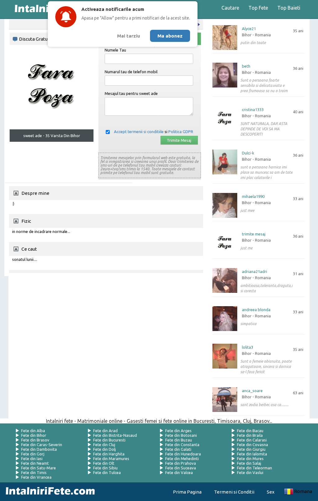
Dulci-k (248, 153)
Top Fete (258, 8)
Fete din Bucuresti (109, 440)
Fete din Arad (105, 430)
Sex (271, 491)
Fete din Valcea (179, 472)
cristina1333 (253, 110)
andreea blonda (256, 310)
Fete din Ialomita (252, 454)
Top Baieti (288, 8)
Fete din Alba (33, 430)
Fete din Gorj (32, 454)
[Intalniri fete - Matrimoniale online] (48, 491)
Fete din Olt (103, 463)
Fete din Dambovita (39, 449)
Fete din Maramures (111, 458)
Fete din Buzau (178, 440)
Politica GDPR (180, 131)
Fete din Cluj (104, 444)
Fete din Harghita (109, 454)
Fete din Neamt (35, 463)
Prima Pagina (187, 491)
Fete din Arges (178, 430)
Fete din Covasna (252, 444)
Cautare (230, 8)
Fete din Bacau (250, 430)
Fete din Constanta (182, 444)
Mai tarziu (128, 35)
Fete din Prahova (180, 463)
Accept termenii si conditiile (139, 131)
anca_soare (252, 391)
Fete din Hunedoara (183, 454)
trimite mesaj (254, 234)
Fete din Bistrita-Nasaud (115, 435)
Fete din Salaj (249, 463)
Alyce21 (249, 29)
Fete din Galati (178, 449)
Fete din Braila (250, 435)
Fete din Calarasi (252, 440)
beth (246, 66)
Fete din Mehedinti (182, 458)
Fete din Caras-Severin (41, 444)
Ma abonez (170, 35)
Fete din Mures (250, 458)
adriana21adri (254, 272)
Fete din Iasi (32, 458)
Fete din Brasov (35, 440)
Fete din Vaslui (250, 472)
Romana (303, 491)
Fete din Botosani (181, 435)
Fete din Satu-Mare (38, 468)
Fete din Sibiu (105, 468)
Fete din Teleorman (254, 468)
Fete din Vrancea (36, 477)
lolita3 (247, 347)
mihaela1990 (253, 197)
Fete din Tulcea (107, 472)
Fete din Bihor (33, 435)
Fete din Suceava (180, 468)
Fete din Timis (34, 472)
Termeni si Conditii (234, 491)
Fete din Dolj (104, 449)
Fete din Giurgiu (251, 449)
